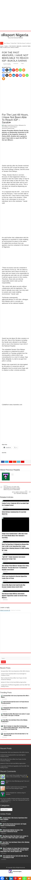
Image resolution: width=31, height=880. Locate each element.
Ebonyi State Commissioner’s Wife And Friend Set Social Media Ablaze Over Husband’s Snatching (14, 536)
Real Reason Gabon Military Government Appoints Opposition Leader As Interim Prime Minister (14, 596)
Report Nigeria (15, 35)
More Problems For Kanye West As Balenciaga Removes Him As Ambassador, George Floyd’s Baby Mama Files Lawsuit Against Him (15, 727)
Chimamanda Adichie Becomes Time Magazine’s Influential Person (14, 708)
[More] (23, 70)
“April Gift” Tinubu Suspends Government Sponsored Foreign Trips (13, 558)
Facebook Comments (16, 610)
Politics (6, 46)
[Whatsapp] (20, 70)
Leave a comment (7, 64)
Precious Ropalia (6, 63)
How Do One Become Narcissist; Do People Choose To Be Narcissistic (15, 702)
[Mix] (23, 75)
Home (1, 46)
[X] (6, 70)
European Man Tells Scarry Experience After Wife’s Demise (15, 671)
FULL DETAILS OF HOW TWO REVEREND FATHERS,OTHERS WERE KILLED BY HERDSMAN (12, 487)
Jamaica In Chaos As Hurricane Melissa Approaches (13, 682)
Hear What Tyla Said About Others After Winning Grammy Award (14, 720)
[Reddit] (17, 70)
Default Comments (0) (5, 610)
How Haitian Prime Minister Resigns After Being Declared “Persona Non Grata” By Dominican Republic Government (15, 568)
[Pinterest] (13, 70)
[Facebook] (3, 70)
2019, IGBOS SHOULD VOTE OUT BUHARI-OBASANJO (19, 492)
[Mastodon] (20, 75)
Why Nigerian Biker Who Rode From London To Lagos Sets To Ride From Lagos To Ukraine (15, 714)
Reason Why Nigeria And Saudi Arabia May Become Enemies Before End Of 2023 (13, 586)
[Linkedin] (10, 70)
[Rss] (15, 865)
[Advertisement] (15, 95)
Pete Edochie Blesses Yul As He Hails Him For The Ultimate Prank (16, 734)
